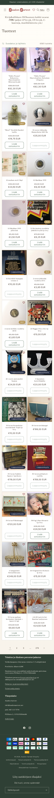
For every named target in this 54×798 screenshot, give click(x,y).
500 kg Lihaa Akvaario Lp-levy (39, 521)
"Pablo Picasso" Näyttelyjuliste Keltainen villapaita (39, 78)
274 (37, 648)
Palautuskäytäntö (24, 760)
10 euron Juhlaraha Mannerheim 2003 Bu (40, 131)
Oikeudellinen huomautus (28, 767)
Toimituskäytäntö (28, 764)
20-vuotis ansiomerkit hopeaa (14, 380)
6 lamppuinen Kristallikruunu (14, 572)
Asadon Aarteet (27, 757)
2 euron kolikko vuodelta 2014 (14, 330)
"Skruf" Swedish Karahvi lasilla (14, 131)
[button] (5, 10)
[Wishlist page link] (34, 10)
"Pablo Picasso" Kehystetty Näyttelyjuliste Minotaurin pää (14, 79)
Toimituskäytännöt (12, 688)
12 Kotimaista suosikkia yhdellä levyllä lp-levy (39, 229)
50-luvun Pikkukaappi (14, 520)
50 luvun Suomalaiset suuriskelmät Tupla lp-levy (14, 427)
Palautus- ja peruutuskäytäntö (16, 684)
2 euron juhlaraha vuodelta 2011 (39, 280)
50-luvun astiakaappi (40, 425)
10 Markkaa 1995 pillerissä (14, 229)
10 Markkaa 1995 (39, 180)
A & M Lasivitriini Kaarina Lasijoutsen (39, 618)
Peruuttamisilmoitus (28, 677)
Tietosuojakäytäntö (41, 760)
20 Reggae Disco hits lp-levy (39, 330)
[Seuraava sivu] (44, 648)
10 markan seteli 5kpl (14, 180)
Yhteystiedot (41, 764)
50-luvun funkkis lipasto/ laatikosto (14, 475)
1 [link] (10, 648)
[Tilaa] (46, 790)
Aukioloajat (9, 719)
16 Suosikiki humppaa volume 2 (14, 280)
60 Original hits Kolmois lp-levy (39, 572)
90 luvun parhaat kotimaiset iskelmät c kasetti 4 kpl (14, 619)
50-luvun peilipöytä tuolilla (39, 475)
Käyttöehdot (14, 764)
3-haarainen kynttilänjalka (39, 380)
